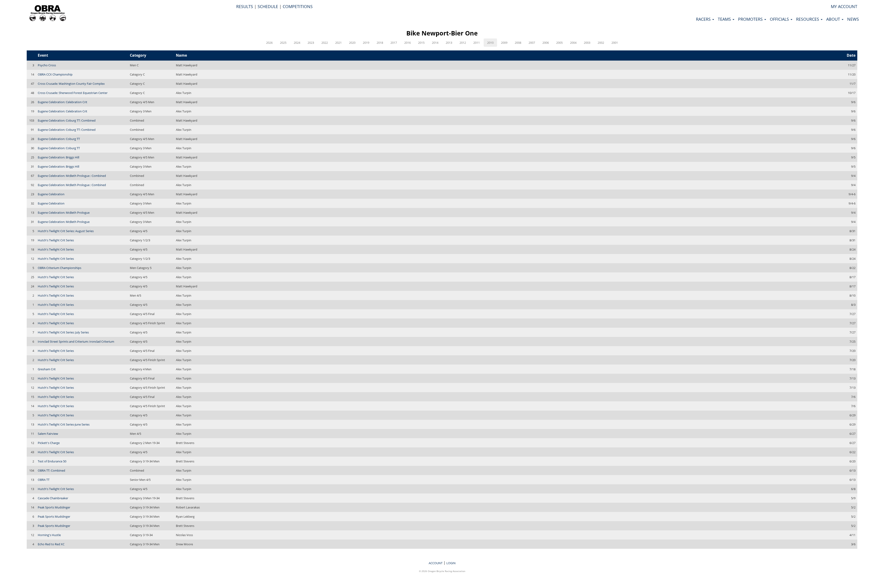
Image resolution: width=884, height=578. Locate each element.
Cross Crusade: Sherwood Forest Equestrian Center (73, 93)
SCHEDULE (268, 6)
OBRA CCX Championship (55, 74)
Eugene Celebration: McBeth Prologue (64, 212)
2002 (601, 43)
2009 (504, 43)
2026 (269, 43)
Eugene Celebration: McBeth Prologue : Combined (72, 176)
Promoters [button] (751, 19)
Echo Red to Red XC (51, 544)
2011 (476, 43)
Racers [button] (704, 19)
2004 (573, 43)
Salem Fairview (48, 434)
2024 (297, 43)
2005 (559, 43)
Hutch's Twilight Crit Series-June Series (64, 424)
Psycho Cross (47, 65)
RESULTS (244, 6)
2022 (324, 43)
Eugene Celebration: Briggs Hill (58, 157)
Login (451, 563)
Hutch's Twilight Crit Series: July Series (63, 332)
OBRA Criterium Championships (59, 268)
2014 (435, 43)
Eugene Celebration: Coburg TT (59, 139)
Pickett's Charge (49, 443)
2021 (338, 43)
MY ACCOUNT (844, 6)
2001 (614, 43)
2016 (407, 43)
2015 (421, 43)
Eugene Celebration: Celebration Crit (62, 102)
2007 (532, 43)
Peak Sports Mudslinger (54, 507)
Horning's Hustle (49, 535)
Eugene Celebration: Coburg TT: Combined (67, 120)
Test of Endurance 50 (52, 461)
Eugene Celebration (51, 194)
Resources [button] (808, 19)
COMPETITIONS (298, 6)
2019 (366, 43)
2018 (380, 43)
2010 (490, 43)
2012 (462, 43)
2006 (545, 43)
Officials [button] (780, 19)
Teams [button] (725, 19)
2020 (352, 43)
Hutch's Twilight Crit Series (56, 240)
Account (435, 563)
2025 (283, 43)
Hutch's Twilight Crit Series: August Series (66, 231)
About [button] (833, 19)
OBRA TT (43, 480)
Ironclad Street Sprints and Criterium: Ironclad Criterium (76, 341)
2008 (518, 43)
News (853, 19)
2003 (587, 43)
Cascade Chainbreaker (53, 498)
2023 (311, 43)
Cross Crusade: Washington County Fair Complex (71, 84)
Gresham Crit (47, 369)
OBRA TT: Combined (51, 470)
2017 (393, 43)
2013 (449, 43)
